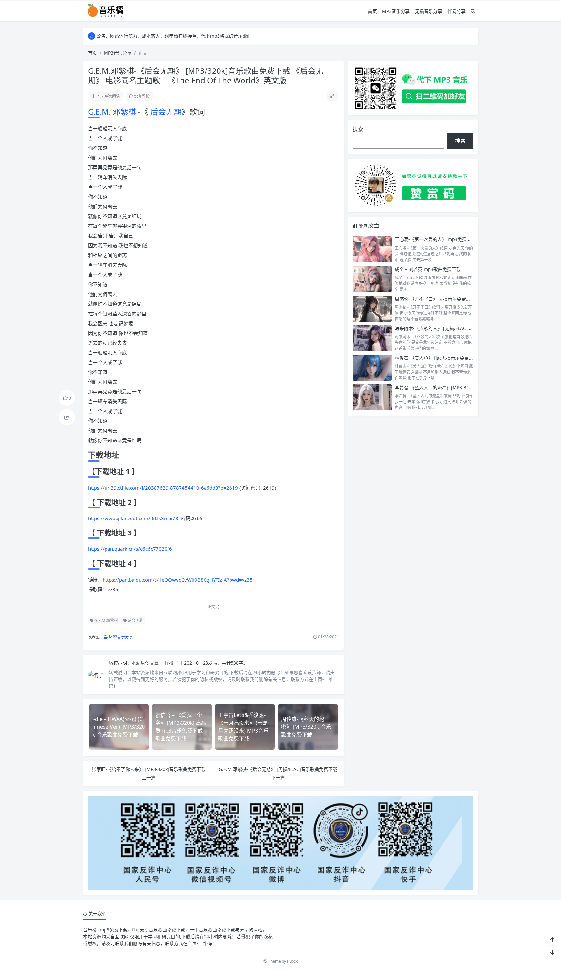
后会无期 (164, 111)
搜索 (358, 129)
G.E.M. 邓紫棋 (113, 111)
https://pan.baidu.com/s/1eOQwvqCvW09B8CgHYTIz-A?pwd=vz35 (178, 579)
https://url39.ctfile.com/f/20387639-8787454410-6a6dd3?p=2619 (163, 487)
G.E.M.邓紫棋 (106, 620)
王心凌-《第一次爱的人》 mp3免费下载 (435, 239)
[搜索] (473, 11)
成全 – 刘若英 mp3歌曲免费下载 (428, 269)
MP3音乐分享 (396, 11)
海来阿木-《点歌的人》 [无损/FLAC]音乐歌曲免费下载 (449, 328)
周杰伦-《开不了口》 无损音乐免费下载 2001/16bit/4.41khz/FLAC (462, 299)
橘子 (174, 663)
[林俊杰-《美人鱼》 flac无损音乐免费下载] (372, 368)
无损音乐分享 (428, 11)
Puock (292, 961)
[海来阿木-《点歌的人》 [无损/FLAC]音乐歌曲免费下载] (372, 338)
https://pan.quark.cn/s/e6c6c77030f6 (130, 548)
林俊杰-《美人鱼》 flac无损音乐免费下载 (436, 358)
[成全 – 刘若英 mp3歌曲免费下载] (372, 279)
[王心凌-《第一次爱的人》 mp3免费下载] (372, 249)
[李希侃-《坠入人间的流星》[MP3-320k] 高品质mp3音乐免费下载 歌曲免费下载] (372, 397)
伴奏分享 (456, 11)
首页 (372, 11)
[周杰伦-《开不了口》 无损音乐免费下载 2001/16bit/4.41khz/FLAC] (372, 309)
